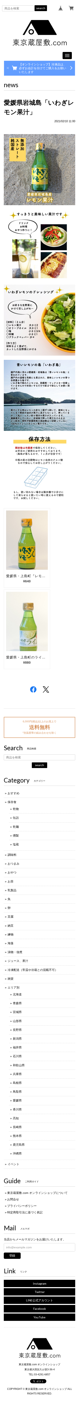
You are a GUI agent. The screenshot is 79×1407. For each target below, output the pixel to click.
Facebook (39, 1308)
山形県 (17, 1021)
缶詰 (16, 817)
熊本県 (17, 1136)
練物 (10, 934)
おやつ (12, 872)
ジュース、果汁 (18, 961)
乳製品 (12, 890)
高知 (16, 1118)
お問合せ (13, 1199)
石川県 (17, 1056)
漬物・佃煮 (15, 952)
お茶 (10, 881)
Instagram (39, 1283)
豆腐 (10, 916)
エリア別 (13, 987)
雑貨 (10, 978)
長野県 (17, 1029)
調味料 (12, 854)
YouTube (39, 1317)
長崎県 (17, 1127)
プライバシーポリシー (22, 1205)
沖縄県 (17, 1153)
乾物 (16, 809)
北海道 (17, 994)
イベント (13, 1164)
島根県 (17, 1082)
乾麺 (16, 826)
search (40, 8)
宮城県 (17, 1012)
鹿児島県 (19, 1144)
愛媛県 (17, 1100)
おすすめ (13, 793)
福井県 (17, 1047)
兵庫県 (17, 1074)
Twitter (40, 1292)
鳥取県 (17, 1091)
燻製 (16, 835)
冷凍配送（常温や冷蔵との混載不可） (33, 970)
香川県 (17, 1109)
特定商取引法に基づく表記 (25, 1212)
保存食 (12, 802)
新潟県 (17, 1038)
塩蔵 (16, 844)
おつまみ (13, 863)
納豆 (10, 925)
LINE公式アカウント (39, 1300)
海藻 (10, 943)
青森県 (17, 1003)
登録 (12, 1255)
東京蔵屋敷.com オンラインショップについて (37, 1193)
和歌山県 (19, 1065)
